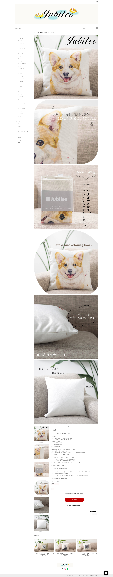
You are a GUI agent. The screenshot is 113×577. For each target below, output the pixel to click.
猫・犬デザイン (21, 40)
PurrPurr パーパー (21, 105)
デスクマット (20, 71)
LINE (19, 142)
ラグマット (20, 61)
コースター (20, 56)
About (19, 123)
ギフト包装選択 (55, 481)
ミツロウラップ (21, 68)
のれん (19, 91)
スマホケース (20, 81)
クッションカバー (21, 43)
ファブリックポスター (22, 78)
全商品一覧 (19, 35)
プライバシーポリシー (22, 128)
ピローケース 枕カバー (22, 63)
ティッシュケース (21, 76)
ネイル (19, 89)
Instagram (20, 140)
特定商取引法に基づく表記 (23, 131)
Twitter (19, 137)
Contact (19, 126)
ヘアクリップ (20, 96)
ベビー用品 (20, 86)
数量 (52, 486)
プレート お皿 (20, 53)
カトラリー (20, 51)
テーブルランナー (21, 48)
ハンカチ (19, 66)
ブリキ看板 (20, 84)
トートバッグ (20, 38)
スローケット (20, 94)
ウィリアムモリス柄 (21, 103)
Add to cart (74, 499)
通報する (94, 513)
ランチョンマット (21, 45)
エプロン (19, 58)
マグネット (20, 111)
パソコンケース (21, 73)
